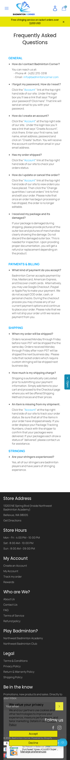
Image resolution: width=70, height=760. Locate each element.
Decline (33, 743)
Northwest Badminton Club (20, 644)
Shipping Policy (12, 677)
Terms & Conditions (15, 661)
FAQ (5, 610)
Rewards (8, 582)
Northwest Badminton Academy (23, 638)
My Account (10, 571)
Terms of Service (13, 615)
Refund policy (11, 621)
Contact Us (10, 604)
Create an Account (15, 565)
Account (30, 90)
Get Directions (12, 520)
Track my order (12, 576)
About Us (9, 599)
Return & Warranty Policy (18, 672)
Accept (33, 734)
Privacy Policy (12, 666)
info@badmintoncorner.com (41, 77)
